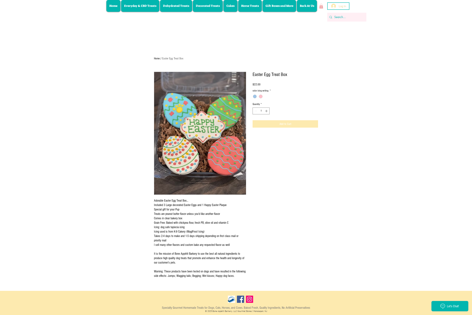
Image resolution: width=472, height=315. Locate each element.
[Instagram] (249, 299)
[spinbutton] (261, 111)
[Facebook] (240, 299)
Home (157, 58)
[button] (321, 6)
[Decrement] (255, 111)
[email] (231, 299)
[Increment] (266, 111)
